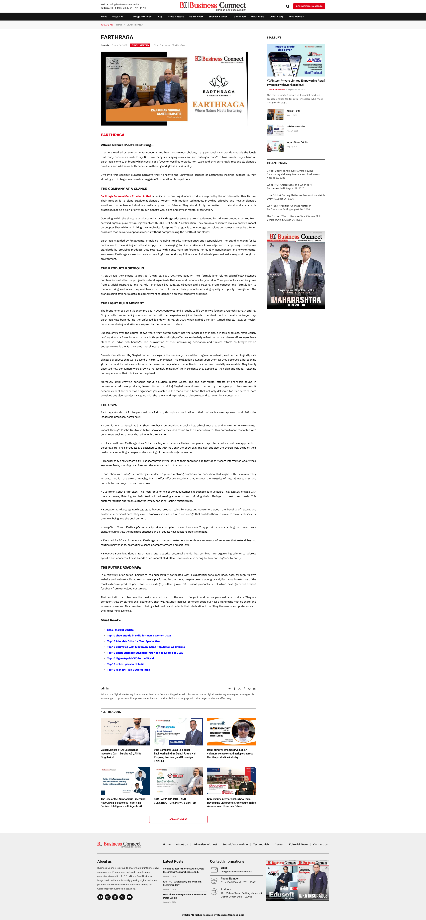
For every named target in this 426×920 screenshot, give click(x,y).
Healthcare (257, 16)
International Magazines (309, 6)
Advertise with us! (205, 844)
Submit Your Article (235, 844)
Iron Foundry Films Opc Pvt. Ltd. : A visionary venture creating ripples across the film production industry (230, 753)
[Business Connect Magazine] (213, 6)
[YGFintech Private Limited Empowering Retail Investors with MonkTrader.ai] (296, 60)
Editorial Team (298, 844)
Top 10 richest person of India (125, 664)
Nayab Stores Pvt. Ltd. (298, 142)
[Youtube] (130, 897)
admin (106, 45)
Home (167, 844)
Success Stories (218, 16)
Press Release (176, 16)
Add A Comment (178, 819)
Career (279, 844)
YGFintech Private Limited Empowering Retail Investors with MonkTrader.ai (296, 82)
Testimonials (296, 16)
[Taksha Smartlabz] (275, 130)
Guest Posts (196, 16)
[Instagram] (108, 897)
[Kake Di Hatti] (275, 114)
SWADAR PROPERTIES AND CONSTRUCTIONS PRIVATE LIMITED (175, 800)
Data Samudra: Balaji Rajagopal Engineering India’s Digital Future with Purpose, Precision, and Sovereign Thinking (175, 755)
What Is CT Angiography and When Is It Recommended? (182, 883)
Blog (159, 16)
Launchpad (239, 16)
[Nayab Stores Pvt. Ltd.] (275, 146)
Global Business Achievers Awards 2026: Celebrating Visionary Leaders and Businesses (183, 870)
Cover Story (277, 16)
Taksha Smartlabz (296, 126)
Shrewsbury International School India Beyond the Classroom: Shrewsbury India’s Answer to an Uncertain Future (231, 802)
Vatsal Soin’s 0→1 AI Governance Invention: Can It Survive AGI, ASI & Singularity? (121, 753)
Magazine (117, 16)
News (104, 16)
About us (182, 844)
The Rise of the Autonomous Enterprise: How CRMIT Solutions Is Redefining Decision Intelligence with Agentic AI (123, 802)
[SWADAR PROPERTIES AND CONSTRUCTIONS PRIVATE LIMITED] (178, 780)
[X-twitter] (122, 897)
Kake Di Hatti (293, 111)
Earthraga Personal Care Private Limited (126, 196)
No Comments (163, 45)
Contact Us (320, 844)
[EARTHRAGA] (174, 124)
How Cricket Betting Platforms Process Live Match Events (185, 896)
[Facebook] (100, 897)
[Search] (287, 6)
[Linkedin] (115, 897)
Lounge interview (142, 16)
